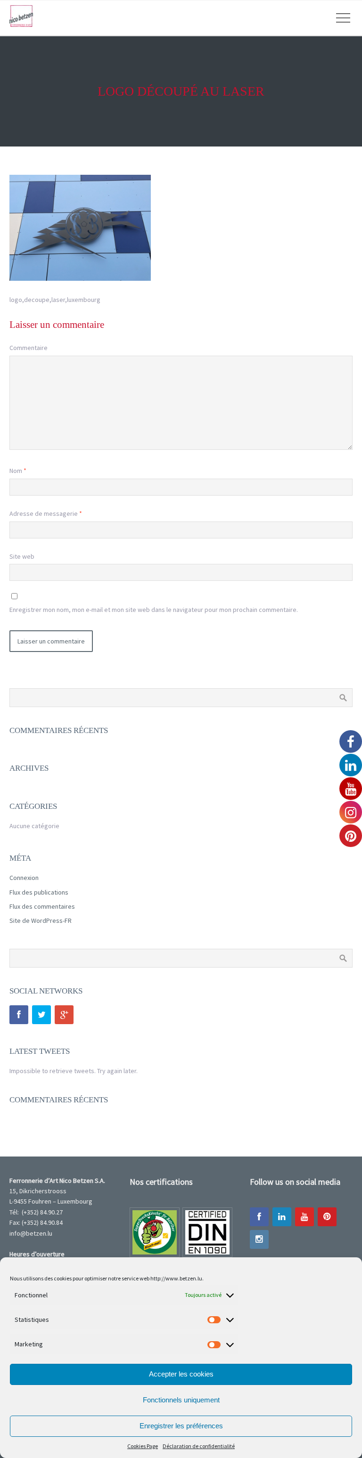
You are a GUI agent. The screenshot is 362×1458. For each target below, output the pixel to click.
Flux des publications (38, 892)
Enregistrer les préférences (181, 1426)
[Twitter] (41, 1014)
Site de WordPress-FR (40, 920)
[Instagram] (259, 1239)
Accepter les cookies (181, 1374)
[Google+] (64, 1014)
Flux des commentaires (42, 906)
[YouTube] (304, 1216)
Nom (17, 470)
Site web (21, 556)
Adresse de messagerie (45, 513)
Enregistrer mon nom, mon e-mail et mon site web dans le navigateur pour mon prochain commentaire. (153, 609)
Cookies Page (142, 1446)
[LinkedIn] (281, 1216)
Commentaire (28, 347)
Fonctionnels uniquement (181, 1400)
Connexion (24, 877)
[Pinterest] (327, 1216)
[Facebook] (18, 1014)
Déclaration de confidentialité (199, 1446)
